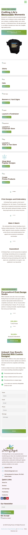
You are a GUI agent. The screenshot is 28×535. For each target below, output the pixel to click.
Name (3, 392)
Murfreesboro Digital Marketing (8, 529)
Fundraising (5, 491)
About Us (4, 482)
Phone (3, 406)
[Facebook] (2, 498)
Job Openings (5, 488)
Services (4, 485)
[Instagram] (4, 498)
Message (4, 414)
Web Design (20, 529)
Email (3, 399)
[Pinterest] (7, 498)
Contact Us (5, 495)
